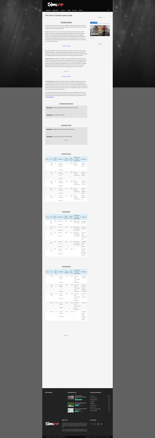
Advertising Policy (95, 436)
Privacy (104, 436)
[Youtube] (101, 424)
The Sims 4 (76, 405)
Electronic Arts (93, 407)
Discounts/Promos (94, 399)
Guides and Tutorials (78, 399)
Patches (63, 10)
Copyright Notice (88, 436)
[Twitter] (98, 424)
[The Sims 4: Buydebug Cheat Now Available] (71, 404)
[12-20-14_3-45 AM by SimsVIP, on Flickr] (66, 76)
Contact (81, 10)
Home (46, 13)
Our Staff (74, 10)
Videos (69, 10)
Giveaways (92, 403)
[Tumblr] (94, 424)
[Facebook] (91, 424)
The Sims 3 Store (93, 397)
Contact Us (108, 436)
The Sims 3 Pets (93, 405)
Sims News (48, 10)
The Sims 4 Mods (93, 410)
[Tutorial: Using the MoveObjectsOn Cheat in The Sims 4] (71, 397)
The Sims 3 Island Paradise (95, 408)
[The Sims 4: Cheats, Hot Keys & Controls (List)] (71, 410)
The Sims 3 (92, 401)
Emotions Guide (50, 97)
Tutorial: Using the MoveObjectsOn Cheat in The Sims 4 (80, 397)
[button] (108, 10)
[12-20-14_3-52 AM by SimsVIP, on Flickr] (66, 46)
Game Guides (55, 10)
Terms (100, 436)
